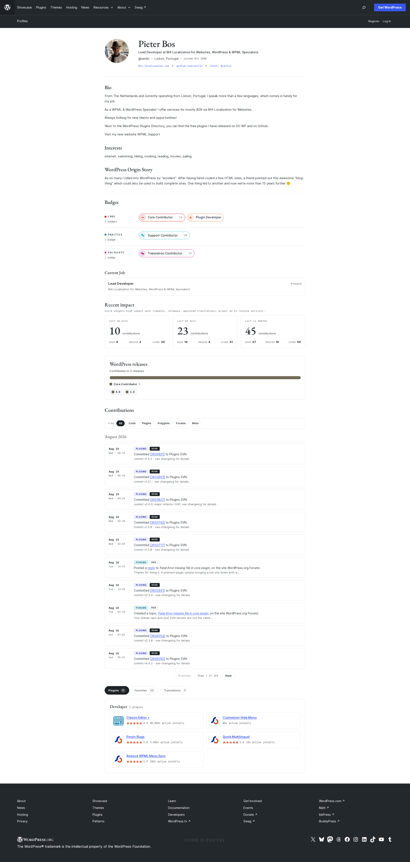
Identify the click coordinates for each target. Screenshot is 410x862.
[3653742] (157, 522)
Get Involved (252, 801)
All (120, 423)
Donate (250, 814)
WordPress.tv (179, 821)
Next (228, 675)
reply (151, 568)
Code (132, 423)
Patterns (98, 821)
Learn (172, 801)
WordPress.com (332, 801)
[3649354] (157, 636)
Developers (176, 814)
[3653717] (157, 545)
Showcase (99, 801)
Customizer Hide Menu (240, 717)
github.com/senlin (190, 66)
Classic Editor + (137, 717)
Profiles (22, 21)
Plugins (146, 423)
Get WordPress (390, 7)
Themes (98, 808)
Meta (195, 423)
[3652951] (157, 590)
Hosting (22, 814)
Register (373, 21)
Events (248, 808)
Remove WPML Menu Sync (145, 756)
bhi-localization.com (154, 66)
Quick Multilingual (236, 737)
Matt (324, 808)
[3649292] (157, 658)
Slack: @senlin (221, 66)
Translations (175, 690)
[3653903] (157, 477)
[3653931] (157, 454)
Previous (184, 675)
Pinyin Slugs (135, 737)
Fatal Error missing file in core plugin (183, 613)
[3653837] (157, 499)
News (21, 808)
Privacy (22, 821)
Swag (249, 821)
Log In (387, 21)
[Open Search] (364, 7)
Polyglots (164, 423)
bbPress (326, 814)
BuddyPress (329, 821)
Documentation (179, 808)
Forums (181, 423)
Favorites (144, 690)
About (21, 801)
